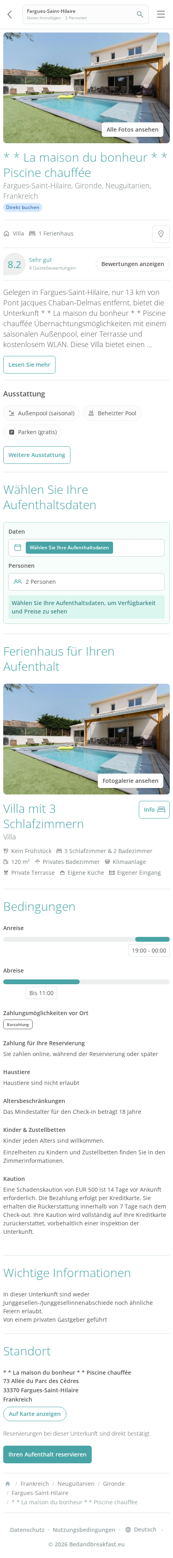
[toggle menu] (161, 14)
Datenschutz (27, 1530)
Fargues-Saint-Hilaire (37, 185)
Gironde (88, 185)
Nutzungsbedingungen (84, 1530)
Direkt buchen (22, 207)
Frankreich (20, 196)
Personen (21, 565)
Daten (16, 531)
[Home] (7, 1484)
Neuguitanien (127, 185)
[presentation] (86, 548)
